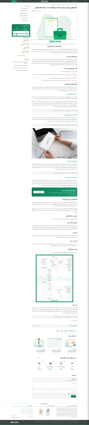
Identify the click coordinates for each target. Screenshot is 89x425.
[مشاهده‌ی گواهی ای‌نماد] (48, 409)
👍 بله (67, 325)
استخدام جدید (65, 421)
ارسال (73, 396)
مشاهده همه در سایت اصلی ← (21, 55)
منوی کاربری (74, 1)
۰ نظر (72, 10)
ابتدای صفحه (44, 403)
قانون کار (65, 330)
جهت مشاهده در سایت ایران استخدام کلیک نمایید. (64, 110)
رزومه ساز (47, 421)
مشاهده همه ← (38, 358)
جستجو (15, 34)
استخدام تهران (59, 421)
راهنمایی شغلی (73, 4)
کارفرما (57, 330)
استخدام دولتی (76, 421)
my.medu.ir (48, 208)
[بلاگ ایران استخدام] (44, 1)
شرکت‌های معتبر (37, 421)
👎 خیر (64, 325)
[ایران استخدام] (14, 422)
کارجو (61, 330)
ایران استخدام (73, 320)
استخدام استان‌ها (53, 421)
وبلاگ (76, 4)
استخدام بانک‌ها (70, 421)
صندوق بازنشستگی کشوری (46, 167)
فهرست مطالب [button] (27, 6)
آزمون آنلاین (43, 421)
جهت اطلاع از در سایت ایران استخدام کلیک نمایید (65, 173)
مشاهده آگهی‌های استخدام (39, 192)
